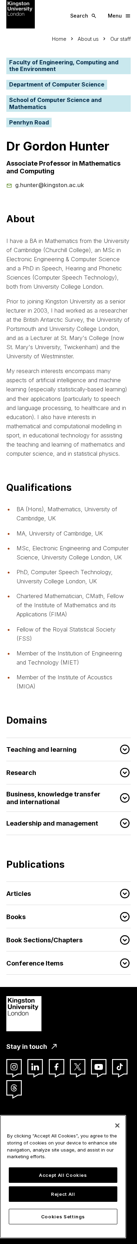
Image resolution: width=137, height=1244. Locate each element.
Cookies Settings (63, 1216)
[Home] (20, 13)
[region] (63, 1176)
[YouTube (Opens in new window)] (98, 1067)
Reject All (63, 1194)
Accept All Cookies (63, 1175)
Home (59, 39)
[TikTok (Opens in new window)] (120, 1067)
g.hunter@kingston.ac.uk (49, 184)
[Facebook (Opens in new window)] (56, 1067)
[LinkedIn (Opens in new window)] (35, 1067)
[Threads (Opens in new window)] (14, 1088)
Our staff (120, 39)
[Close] (117, 1125)
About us (88, 39)
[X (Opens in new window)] (77, 1067)
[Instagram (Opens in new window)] (14, 1067)
